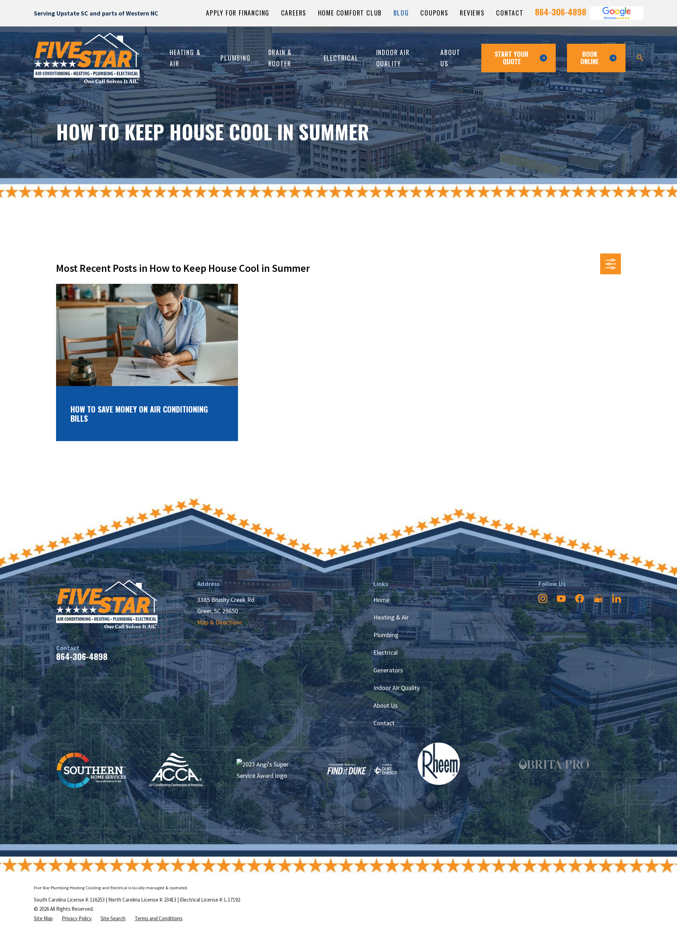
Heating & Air (391, 617)
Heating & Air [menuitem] (185, 58)
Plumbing (385, 635)
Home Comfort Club (350, 12)
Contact (510, 12)
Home (381, 600)
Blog (401, 12)
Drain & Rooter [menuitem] (280, 58)
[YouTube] (561, 598)
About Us (385, 705)
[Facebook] (579, 598)
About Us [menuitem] (450, 58)
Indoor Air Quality (396, 688)
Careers (294, 12)
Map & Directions (219, 622)
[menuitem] (43, 918)
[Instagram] (542, 598)
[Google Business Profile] (598, 598)
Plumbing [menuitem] (235, 57)
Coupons (434, 12)
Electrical (385, 652)
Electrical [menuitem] (341, 57)
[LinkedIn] (616, 598)
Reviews (472, 12)
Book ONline (589, 57)
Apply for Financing (237, 12)
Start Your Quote (512, 57)
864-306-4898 (560, 11)
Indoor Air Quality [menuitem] (393, 58)
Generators (388, 670)
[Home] (87, 58)
